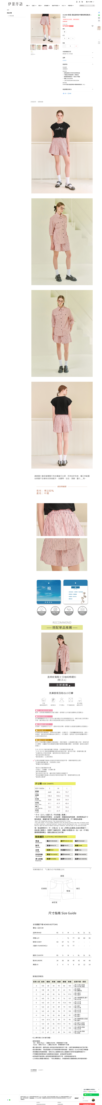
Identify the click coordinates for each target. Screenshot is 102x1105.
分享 (65, 93)
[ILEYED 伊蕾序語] (15, 3)
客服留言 (59, 1102)
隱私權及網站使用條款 (41, 1104)
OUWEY (65, 60)
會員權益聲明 (60, 1104)
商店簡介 (38, 1102)
